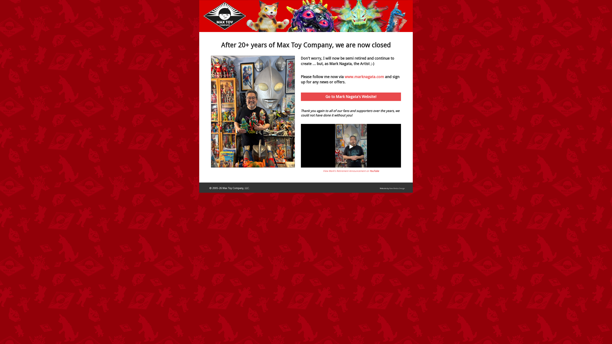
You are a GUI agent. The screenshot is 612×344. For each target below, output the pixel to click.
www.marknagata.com (364, 77)
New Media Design (397, 188)
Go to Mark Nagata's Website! (351, 96)
